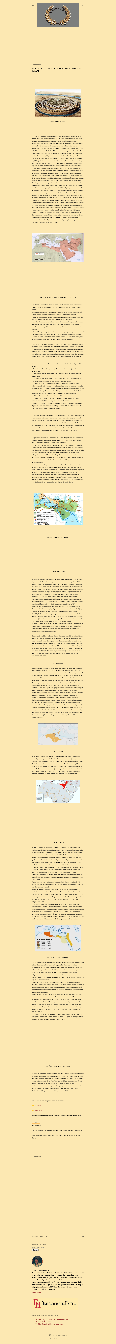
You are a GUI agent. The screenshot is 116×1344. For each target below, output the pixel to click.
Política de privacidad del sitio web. (49, 1324)
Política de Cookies (43, 1322)
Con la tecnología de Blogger (59, 1335)
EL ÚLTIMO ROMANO (41, 1270)
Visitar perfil (36, 1293)
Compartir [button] (36, 65)
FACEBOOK (38, 1105)
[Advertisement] (58, 46)
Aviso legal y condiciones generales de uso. (52, 1319)
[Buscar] (83, 5)
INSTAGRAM (38, 1110)
